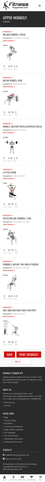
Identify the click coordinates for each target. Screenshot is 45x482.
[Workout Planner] (16, 5)
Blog (6, 417)
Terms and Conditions (13, 426)
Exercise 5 (7, 215)
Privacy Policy (10, 420)
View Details (8, 40)
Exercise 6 (7, 261)
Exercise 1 (7, 31)
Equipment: (7, 38)
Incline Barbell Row (12, 80)
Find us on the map (13, 459)
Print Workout (28, 354)
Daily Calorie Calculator (14, 429)
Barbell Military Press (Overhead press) (22, 126)
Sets (5, 69)
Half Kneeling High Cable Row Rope (19, 310)
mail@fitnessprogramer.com (17, 455)
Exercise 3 (7, 123)
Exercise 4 (7, 169)
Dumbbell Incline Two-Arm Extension (20, 264)
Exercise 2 (7, 77)
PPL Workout (10, 432)
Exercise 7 (7, 307)
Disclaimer (8, 423)
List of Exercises (11, 435)
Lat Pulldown (9, 172)
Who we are (9, 402)
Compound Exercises (13, 441)
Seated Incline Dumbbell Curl (17, 218)
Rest (15, 69)
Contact (7, 405)
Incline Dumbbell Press (14, 34)
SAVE (9, 354)
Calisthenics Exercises (13, 438)
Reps (10, 69)
